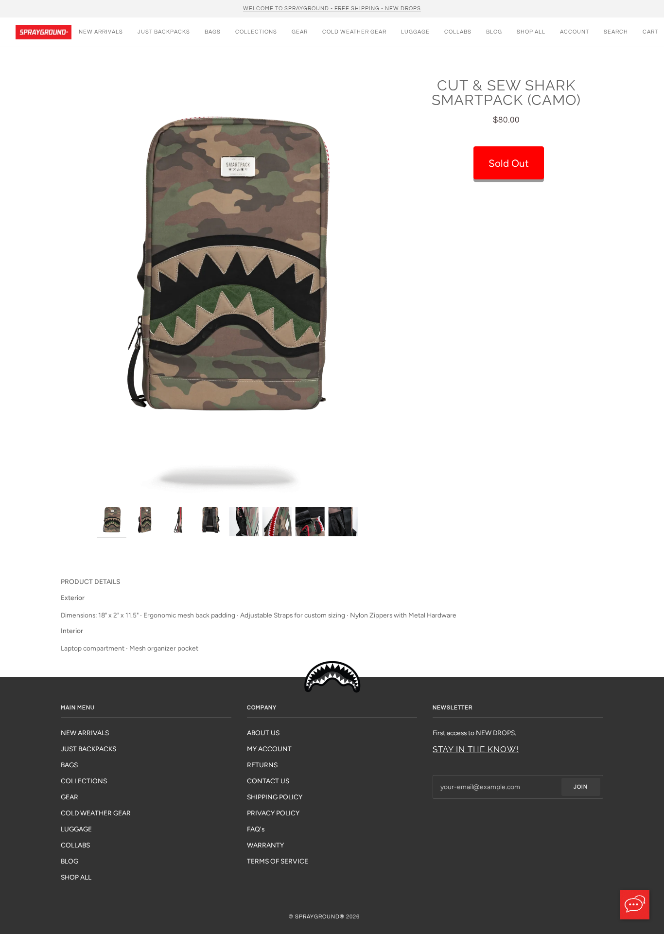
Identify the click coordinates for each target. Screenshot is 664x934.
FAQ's (255, 829)
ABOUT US (263, 733)
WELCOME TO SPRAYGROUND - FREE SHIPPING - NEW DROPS (332, 8)
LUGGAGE (76, 829)
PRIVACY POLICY (273, 813)
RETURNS (262, 765)
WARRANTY (265, 845)
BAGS (69, 765)
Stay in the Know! (476, 749)
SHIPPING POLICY (274, 797)
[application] (634, 904)
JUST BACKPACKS (88, 749)
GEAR (69, 797)
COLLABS (75, 845)
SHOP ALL (76, 877)
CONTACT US (268, 781)
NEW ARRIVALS (85, 733)
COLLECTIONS (84, 781)
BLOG (69, 861)
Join (581, 787)
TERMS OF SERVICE (277, 861)
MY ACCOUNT (269, 749)
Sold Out (509, 163)
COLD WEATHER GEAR (96, 813)
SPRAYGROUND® (320, 916)
